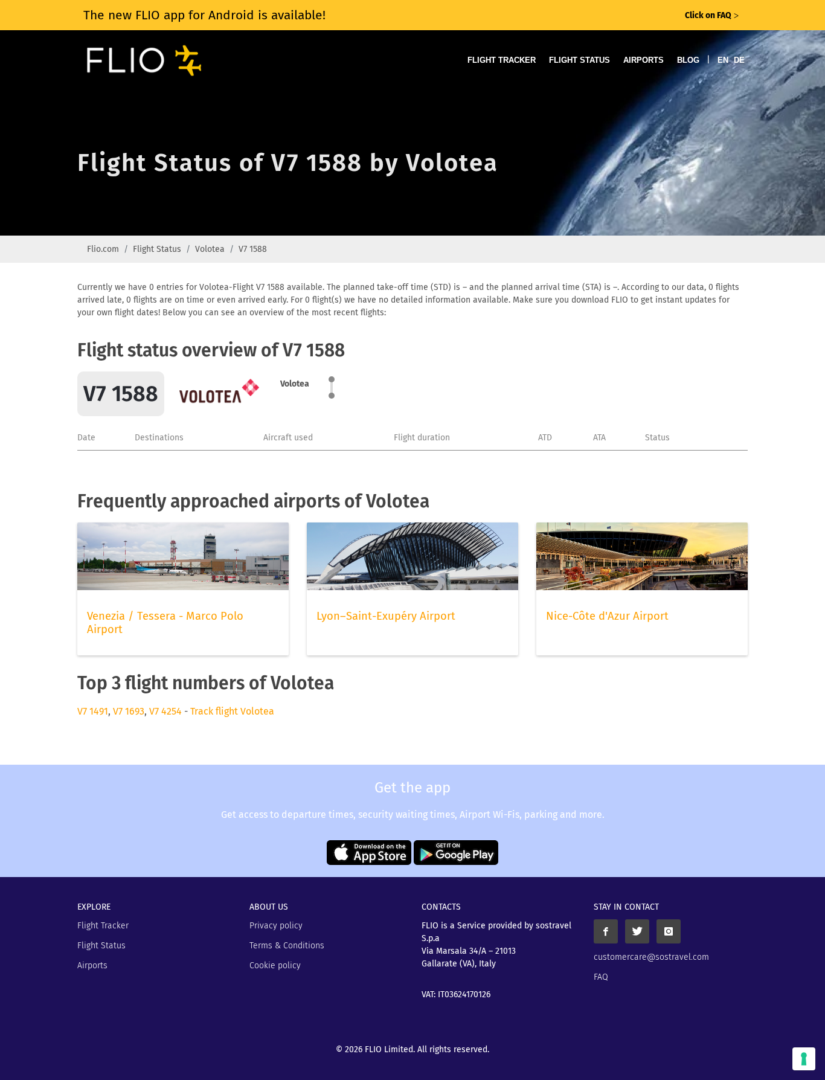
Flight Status (579, 60)
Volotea (210, 249)
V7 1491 (92, 711)
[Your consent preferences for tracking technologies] (803, 1058)
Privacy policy (276, 926)
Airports (643, 60)
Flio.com (103, 249)
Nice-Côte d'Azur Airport (607, 616)
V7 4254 (165, 711)
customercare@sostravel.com (651, 957)
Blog (688, 60)
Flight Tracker (501, 60)
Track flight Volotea (232, 711)
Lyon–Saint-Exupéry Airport (385, 616)
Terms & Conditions (286, 945)
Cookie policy (275, 965)
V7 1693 (128, 711)
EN (722, 60)
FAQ (601, 977)
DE (739, 60)
